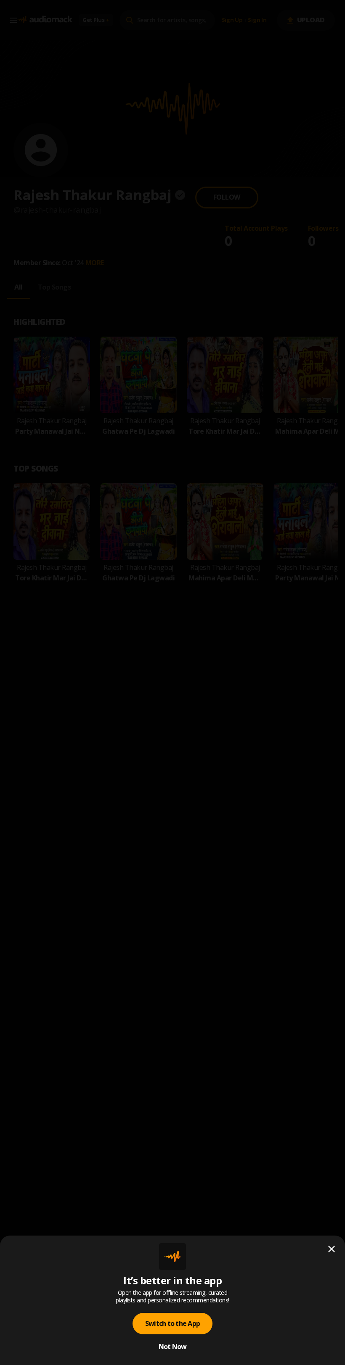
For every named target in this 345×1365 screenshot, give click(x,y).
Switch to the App (172, 1323)
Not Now (173, 1346)
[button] (172, 682)
